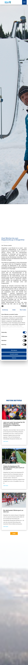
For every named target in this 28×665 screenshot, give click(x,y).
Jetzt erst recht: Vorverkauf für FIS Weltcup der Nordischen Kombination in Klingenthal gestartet (14, 424)
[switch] (25, 336)
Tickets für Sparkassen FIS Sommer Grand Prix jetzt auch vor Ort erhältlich (13, 467)
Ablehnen (14, 357)
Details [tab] (14, 309)
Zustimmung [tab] (5, 309)
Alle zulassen (14, 350)
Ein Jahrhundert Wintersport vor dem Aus (13, 511)
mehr (14, 533)
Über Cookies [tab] (23, 309)
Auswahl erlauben (14, 354)
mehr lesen (5, 441)
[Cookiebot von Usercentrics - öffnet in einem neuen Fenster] (21, 306)
